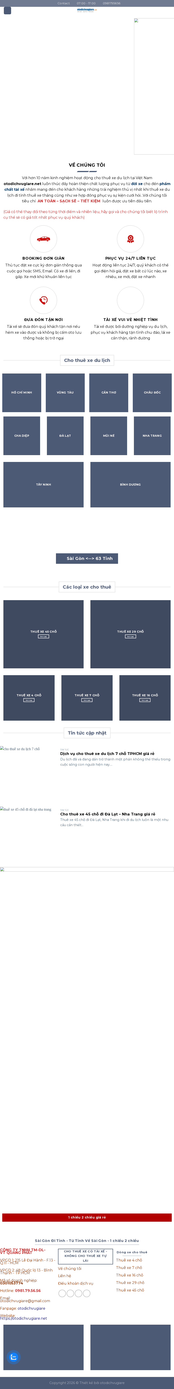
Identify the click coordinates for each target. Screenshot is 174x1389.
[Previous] (9, 86)
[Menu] (7, 10)
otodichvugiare (31, 1308)
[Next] (165, 86)
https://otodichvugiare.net (23, 1318)
